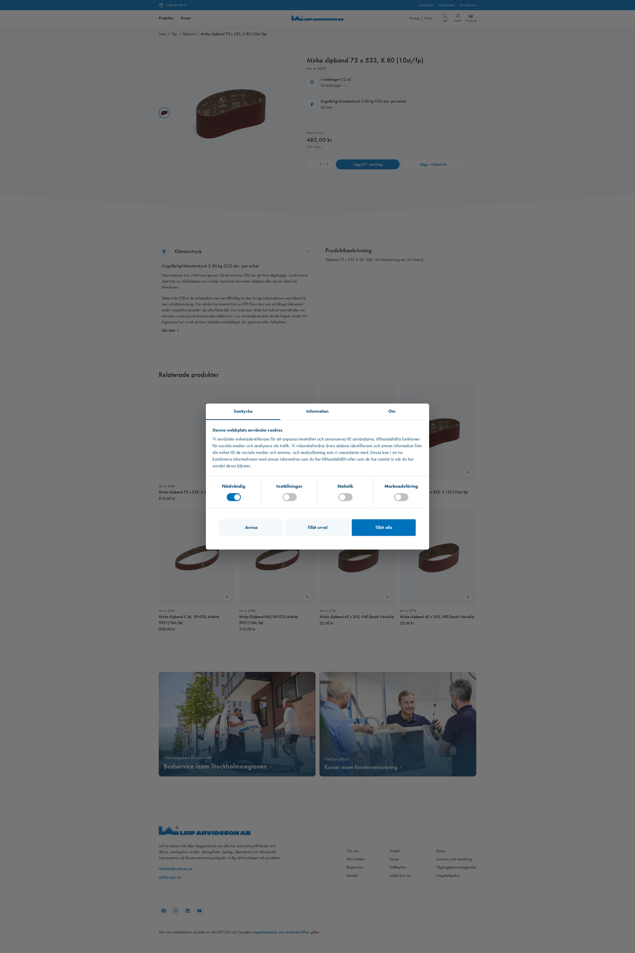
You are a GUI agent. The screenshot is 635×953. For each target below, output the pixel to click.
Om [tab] (391, 411)
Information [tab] (317, 411)
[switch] (290, 497)
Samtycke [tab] (243, 411)
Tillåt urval (317, 527)
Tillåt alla (383, 527)
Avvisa (251, 527)
